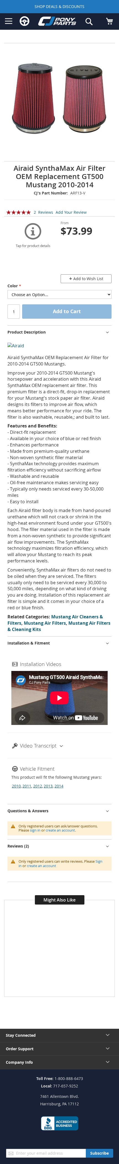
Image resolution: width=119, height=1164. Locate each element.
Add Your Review (71, 212)
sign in (35, 830)
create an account (60, 830)
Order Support (19, 1048)
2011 (26, 786)
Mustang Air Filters (45, 623)
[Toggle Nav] (8, 21)
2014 (59, 786)
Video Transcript (38, 745)
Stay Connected (21, 1035)
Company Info (19, 1062)
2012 (37, 786)
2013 (48, 786)
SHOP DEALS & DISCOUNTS (59, 6)
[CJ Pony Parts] (57, 22)
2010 (16, 786)
